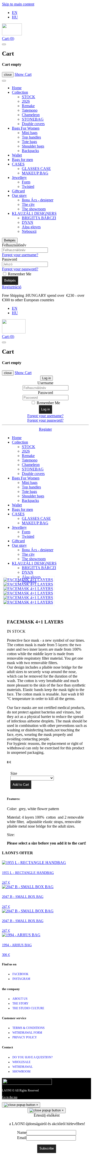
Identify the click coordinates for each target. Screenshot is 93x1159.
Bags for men (22, 159)
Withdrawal (22, 1067)
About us (20, 999)
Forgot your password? (20, 269)
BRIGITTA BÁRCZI (39, 218)
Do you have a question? (32, 1057)
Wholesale (21, 1062)
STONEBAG (33, 119)
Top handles (31, 137)
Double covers (33, 124)
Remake (28, 106)
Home (17, 88)
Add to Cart (21, 784)
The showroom (34, 209)
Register (45, 429)
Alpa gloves (31, 227)
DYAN (27, 222)
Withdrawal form (27, 1032)
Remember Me (19, 274)
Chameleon (31, 115)
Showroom (21, 1071)
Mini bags (29, 133)
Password (9, 259)
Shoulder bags (33, 146)
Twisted (28, 186)
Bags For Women (25, 128)
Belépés (10, 240)
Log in (46, 378)
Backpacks (30, 151)
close (8, 75)
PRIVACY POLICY (24, 1037)
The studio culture (28, 1008)
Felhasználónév (14, 245)
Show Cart (23, 74)
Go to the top (9, 1097)
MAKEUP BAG (35, 173)
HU (15, 17)
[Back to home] (12, 34)
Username (45, 383)
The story (20, 1003)
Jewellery (19, 177)
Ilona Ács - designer (37, 200)
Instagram (21, 979)
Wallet (17, 155)
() (8, 38)
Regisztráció (11, 287)
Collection (20, 92)
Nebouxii (29, 231)
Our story (19, 195)
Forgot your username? (20, 255)
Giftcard (18, 191)
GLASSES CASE (36, 168)
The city (28, 204)
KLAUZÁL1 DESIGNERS (34, 213)
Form (26, 182)
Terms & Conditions (28, 1028)
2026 (26, 101)
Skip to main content (18, 4)
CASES (18, 164)
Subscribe (46, 1148)
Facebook (20, 974)
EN (14, 12)
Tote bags (29, 142)
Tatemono (29, 110)
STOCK (28, 97)
